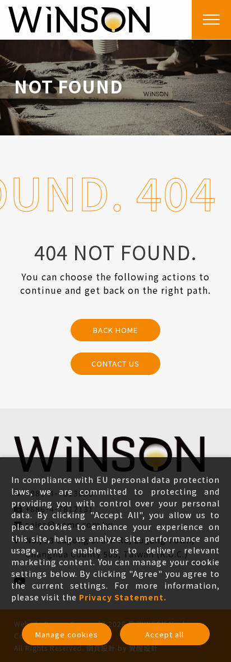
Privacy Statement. (123, 597)
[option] (115, 87)
